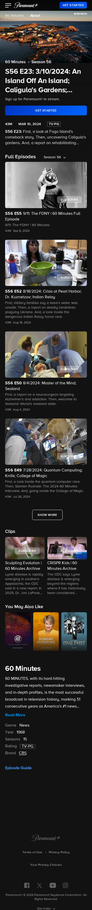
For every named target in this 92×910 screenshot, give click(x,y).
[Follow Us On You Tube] (53, 885)
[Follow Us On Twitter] (39, 885)
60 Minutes (14, 15)
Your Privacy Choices (46, 865)
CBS (23, 753)
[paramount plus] (26, 5)
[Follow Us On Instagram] (65, 885)
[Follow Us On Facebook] (26, 885)
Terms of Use (32, 852)
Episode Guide (18, 768)
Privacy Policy (59, 852)
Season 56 (41, 62)
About (35, 15)
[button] (8, 5)
